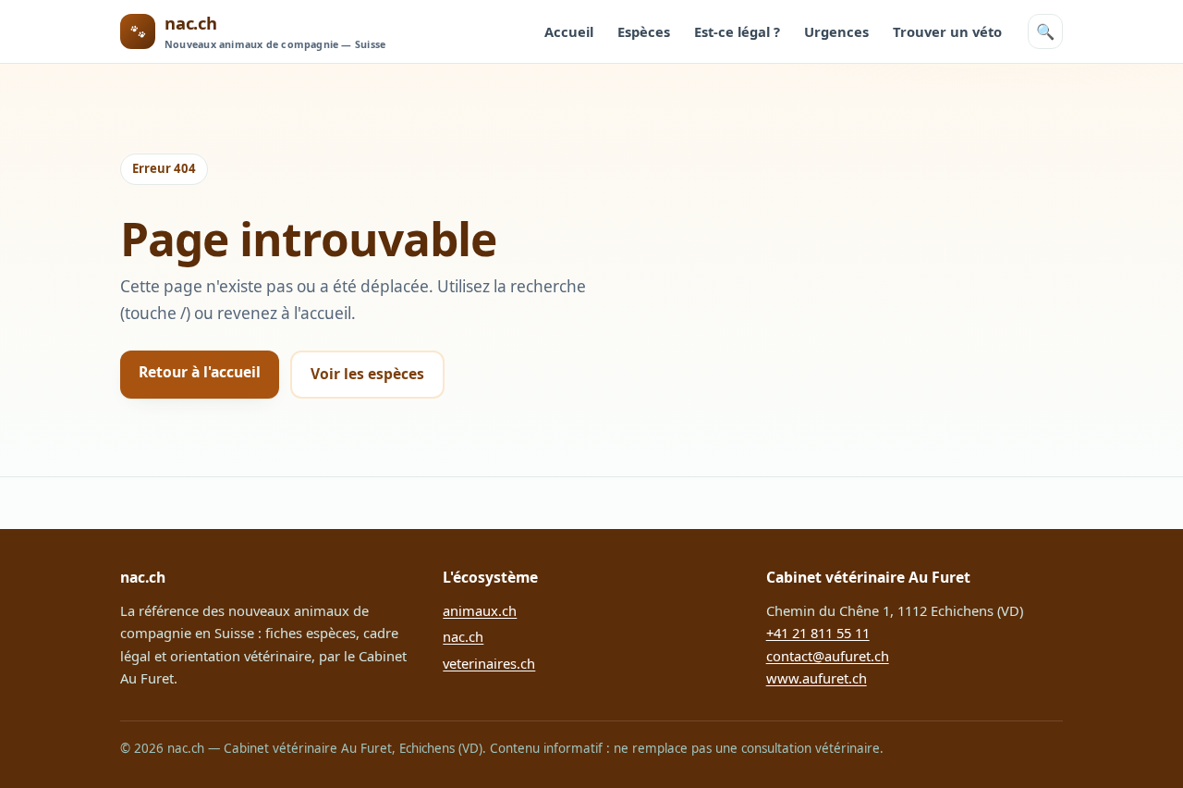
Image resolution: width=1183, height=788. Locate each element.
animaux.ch (480, 610)
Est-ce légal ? (737, 31)
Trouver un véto (947, 31)
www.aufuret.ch (816, 678)
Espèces (643, 31)
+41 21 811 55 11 (818, 632)
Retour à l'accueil (200, 372)
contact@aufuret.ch (827, 655)
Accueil (568, 31)
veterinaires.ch (489, 663)
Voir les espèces (367, 373)
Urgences (836, 31)
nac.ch (463, 636)
